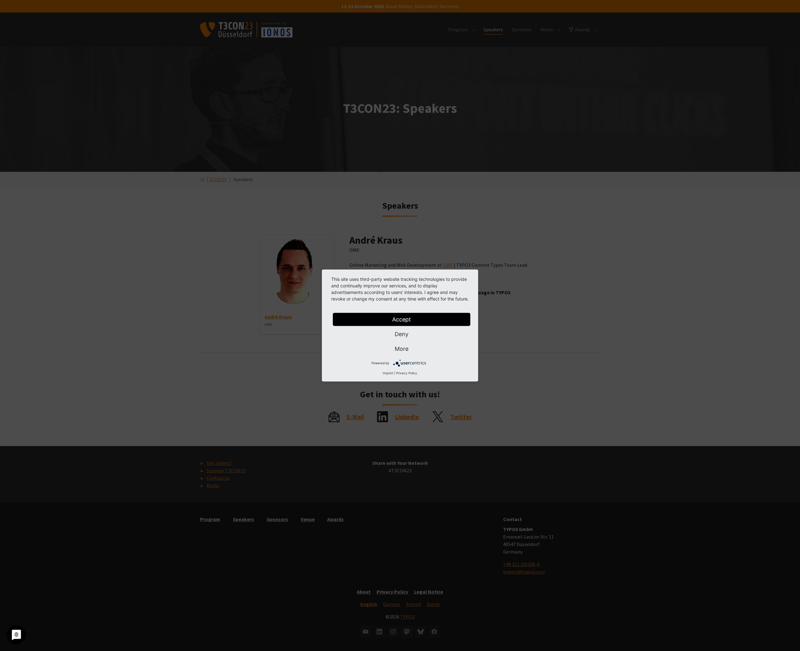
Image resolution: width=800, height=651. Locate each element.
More (401, 348)
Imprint (388, 373)
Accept (401, 319)
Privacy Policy (406, 373)
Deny (401, 334)
